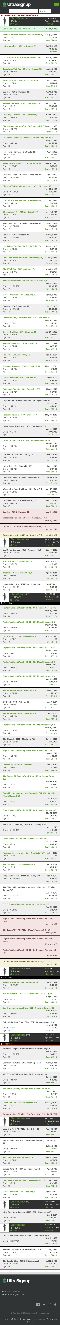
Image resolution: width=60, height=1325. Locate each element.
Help (34, 1319)
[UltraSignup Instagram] (49, 1304)
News (22, 1319)
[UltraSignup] (16, 4)
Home (6, 1319)
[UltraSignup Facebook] (44, 1304)
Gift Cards (14, 1319)
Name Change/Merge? (28, 15)
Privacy (30, 1322)
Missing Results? (8, 15)
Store (29, 1319)
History (48, 24)
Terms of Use (52, 1319)
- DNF (25, 518)
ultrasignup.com (17, 1294)
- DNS (27, 961)
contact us (15, 1291)
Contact (41, 1319)
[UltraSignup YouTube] (38, 1304)
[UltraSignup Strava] (55, 1304)
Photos (15, 24)
